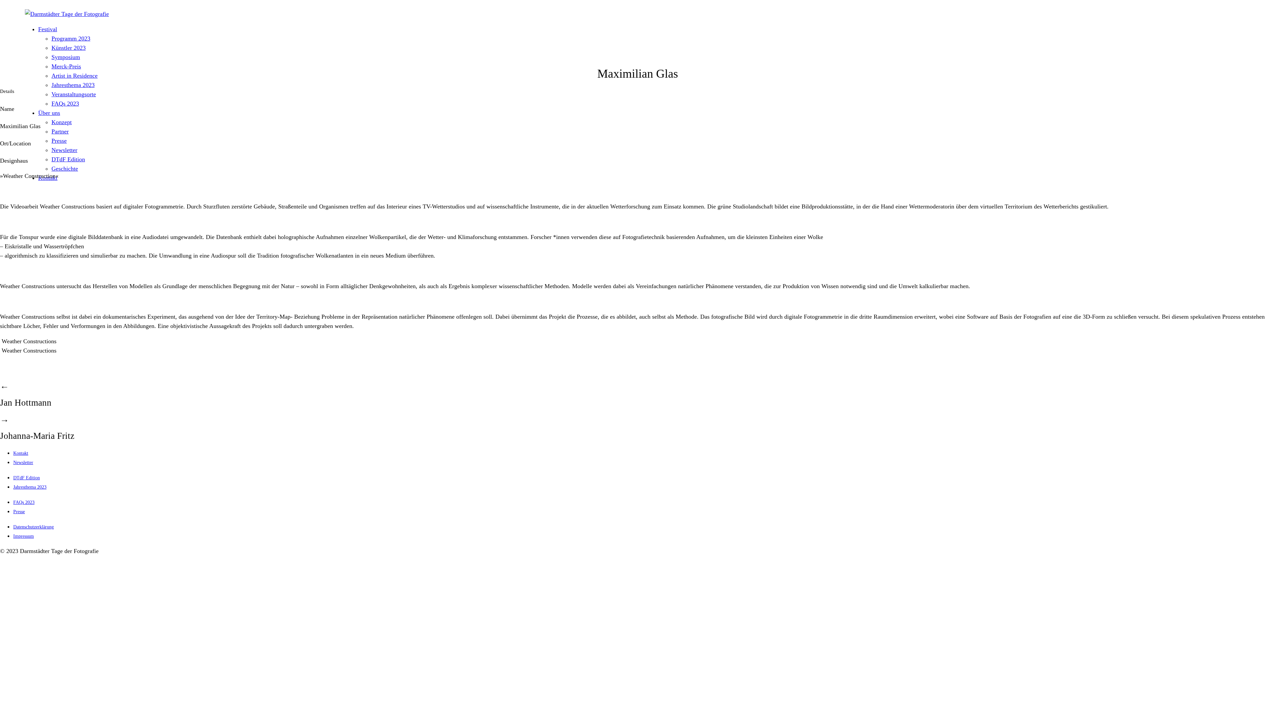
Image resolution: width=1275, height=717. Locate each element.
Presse (59, 140)
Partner (60, 131)
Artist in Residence (74, 75)
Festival (47, 29)
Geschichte (64, 168)
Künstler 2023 (68, 47)
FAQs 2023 (65, 103)
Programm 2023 (70, 38)
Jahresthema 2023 (73, 85)
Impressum (23, 536)
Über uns (49, 113)
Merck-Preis (66, 66)
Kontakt (20, 453)
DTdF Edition (68, 159)
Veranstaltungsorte (73, 94)
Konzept (61, 122)
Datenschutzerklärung (33, 526)
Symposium (65, 57)
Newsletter (64, 150)
